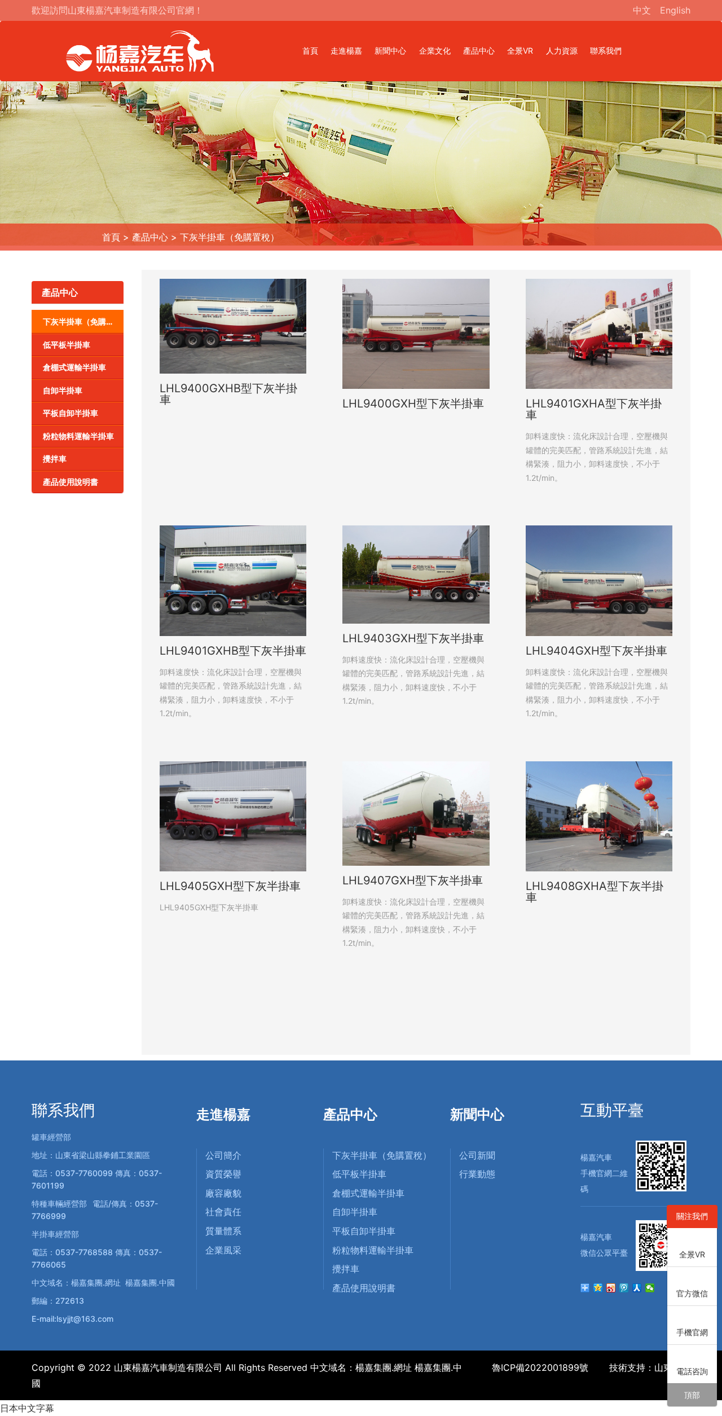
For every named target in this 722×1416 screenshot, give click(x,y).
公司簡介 (223, 1155)
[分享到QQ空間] (598, 1287)
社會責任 (223, 1211)
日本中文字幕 (27, 1408)
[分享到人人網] (637, 1287)
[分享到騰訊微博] (624, 1287)
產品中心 (479, 50)
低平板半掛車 (66, 344)
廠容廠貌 (223, 1193)
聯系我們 (606, 50)
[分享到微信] (650, 1287)
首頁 (310, 50)
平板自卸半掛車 (70, 413)
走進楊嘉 (346, 50)
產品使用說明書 (70, 481)
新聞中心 (390, 50)
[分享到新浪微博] (611, 1287)
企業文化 (435, 50)
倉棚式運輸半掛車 (74, 367)
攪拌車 (55, 458)
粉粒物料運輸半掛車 (78, 436)
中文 (642, 10)
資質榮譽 (223, 1174)
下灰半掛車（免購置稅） (229, 237)
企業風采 (223, 1250)
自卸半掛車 (62, 390)
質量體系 (223, 1231)
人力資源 (562, 50)
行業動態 (477, 1174)
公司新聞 (477, 1155)
